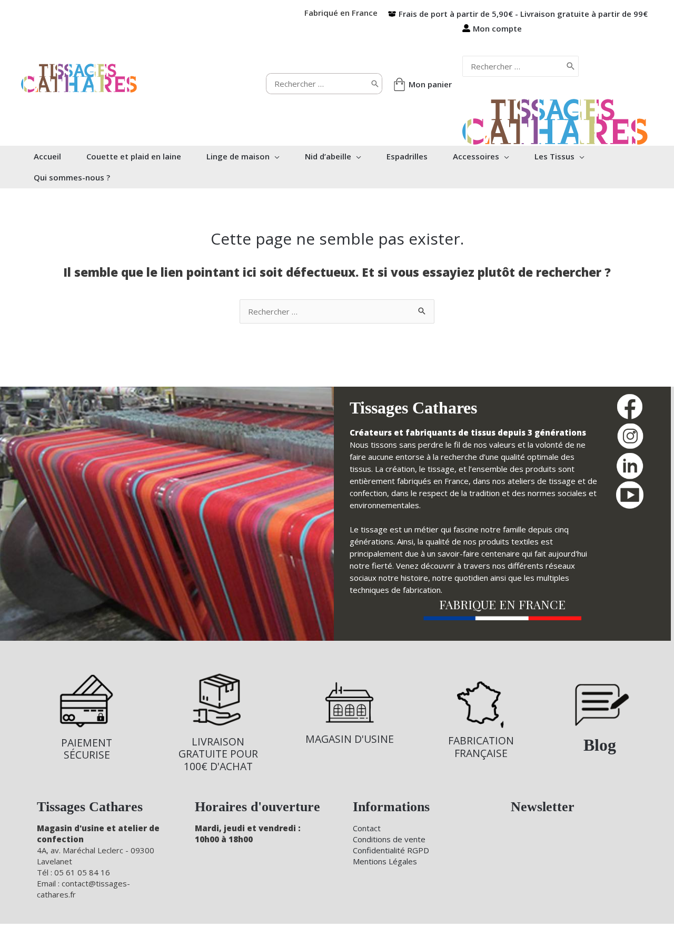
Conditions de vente (389, 839)
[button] (275, 156)
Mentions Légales (385, 861)
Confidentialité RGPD (391, 850)
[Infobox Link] (86, 716)
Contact (367, 828)
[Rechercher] (375, 84)
